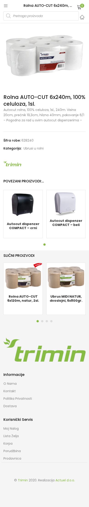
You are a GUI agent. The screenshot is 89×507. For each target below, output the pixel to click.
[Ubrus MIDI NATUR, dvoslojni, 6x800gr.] (66, 277)
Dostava (10, 406)
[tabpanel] (23, 214)
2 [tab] (42, 321)
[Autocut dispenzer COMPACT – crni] (23, 204)
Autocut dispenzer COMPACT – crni (23, 226)
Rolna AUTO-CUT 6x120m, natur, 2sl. (23, 298)
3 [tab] (47, 321)
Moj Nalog (11, 428)
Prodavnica (12, 458)
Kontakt (9, 391)
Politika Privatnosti (17, 398)
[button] (79, 7)
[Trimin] (12, 163)
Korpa (8, 443)
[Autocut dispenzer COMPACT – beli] (66, 203)
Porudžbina (12, 451)
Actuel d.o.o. (65, 480)
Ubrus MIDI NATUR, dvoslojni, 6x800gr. (66, 298)
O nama (10, 383)
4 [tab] (51, 321)
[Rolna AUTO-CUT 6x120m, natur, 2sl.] (23, 277)
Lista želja (11, 436)
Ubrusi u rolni (34, 148)
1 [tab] (44, 244)
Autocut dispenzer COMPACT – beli (66, 223)
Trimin (23, 480)
